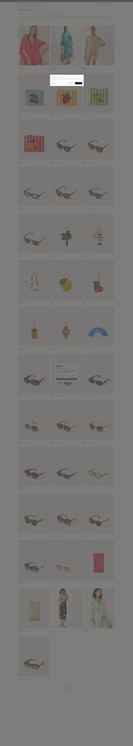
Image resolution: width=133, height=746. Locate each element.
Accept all (78, 83)
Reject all (71, 83)
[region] (67, 80)
